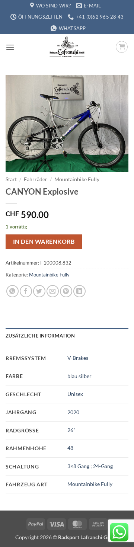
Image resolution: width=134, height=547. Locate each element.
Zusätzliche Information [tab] (40, 336)
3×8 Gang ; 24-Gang (90, 466)
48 (70, 448)
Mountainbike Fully (76, 179)
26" (71, 430)
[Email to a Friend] (53, 291)
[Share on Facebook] (26, 291)
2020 (73, 412)
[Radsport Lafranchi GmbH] (67, 47)
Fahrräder (35, 179)
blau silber (79, 376)
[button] (10, 47)
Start (11, 179)
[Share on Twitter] (39, 291)
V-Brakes (77, 358)
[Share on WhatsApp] (12, 291)
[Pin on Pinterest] (66, 291)
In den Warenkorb (43, 241)
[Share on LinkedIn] (79, 291)
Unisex (75, 394)
